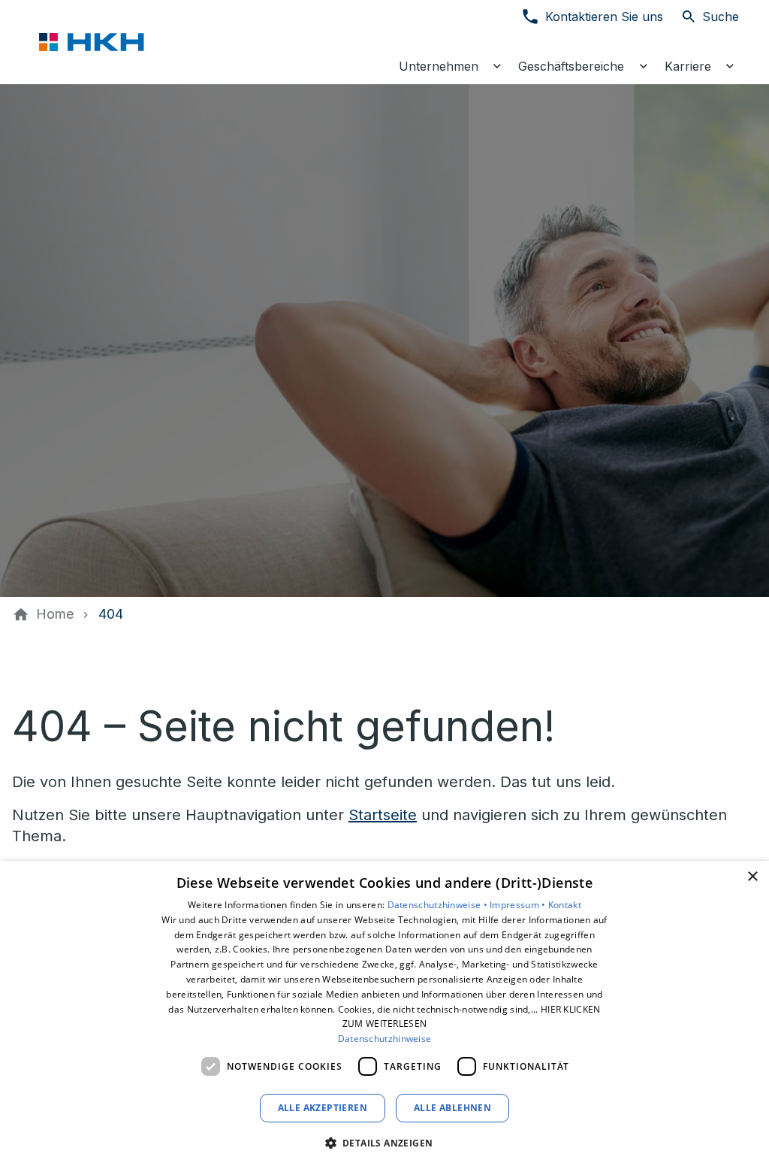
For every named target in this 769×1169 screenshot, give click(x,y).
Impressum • (519, 904)
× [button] (752, 877)
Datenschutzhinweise (385, 1038)
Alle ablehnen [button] (452, 1107)
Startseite (382, 815)
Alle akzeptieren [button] (322, 1107)
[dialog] (384, 1015)
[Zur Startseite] (114, 42)
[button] (384, 1142)
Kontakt (564, 904)
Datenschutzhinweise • (439, 904)
